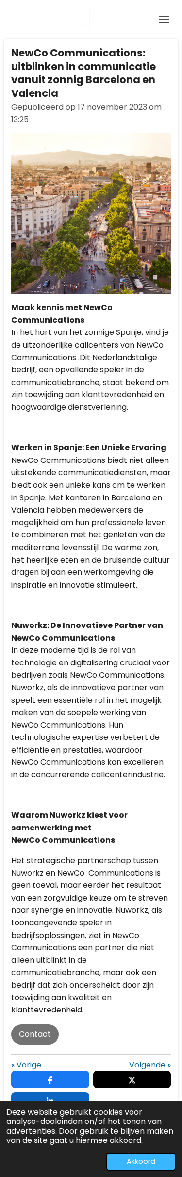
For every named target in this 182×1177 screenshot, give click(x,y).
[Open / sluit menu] (164, 19)
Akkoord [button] (141, 1161)
